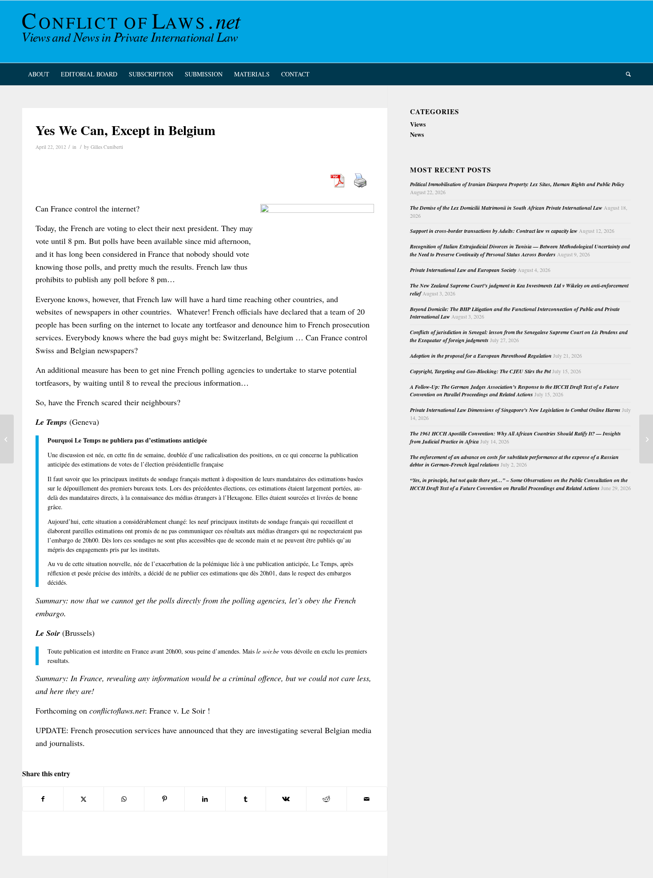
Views (418, 124)
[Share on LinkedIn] (205, 799)
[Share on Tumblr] (246, 799)
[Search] (625, 74)
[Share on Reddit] (326, 799)
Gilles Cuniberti (107, 147)
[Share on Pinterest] (164, 799)
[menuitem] (38, 74)
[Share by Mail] (367, 799)
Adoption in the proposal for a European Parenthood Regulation (481, 355)
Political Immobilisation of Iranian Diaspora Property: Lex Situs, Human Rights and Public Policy (517, 184)
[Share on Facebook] (43, 799)
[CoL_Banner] (133, 31)
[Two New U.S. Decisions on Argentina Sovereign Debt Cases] (7, 439)
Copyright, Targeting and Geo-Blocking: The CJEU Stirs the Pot (480, 371)
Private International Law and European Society (463, 270)
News (417, 134)
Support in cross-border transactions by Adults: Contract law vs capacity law (493, 231)
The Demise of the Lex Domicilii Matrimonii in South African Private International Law (506, 208)
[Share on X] (84, 799)
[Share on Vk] (286, 799)
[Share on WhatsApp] (124, 799)
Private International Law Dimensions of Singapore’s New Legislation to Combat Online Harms (515, 410)
